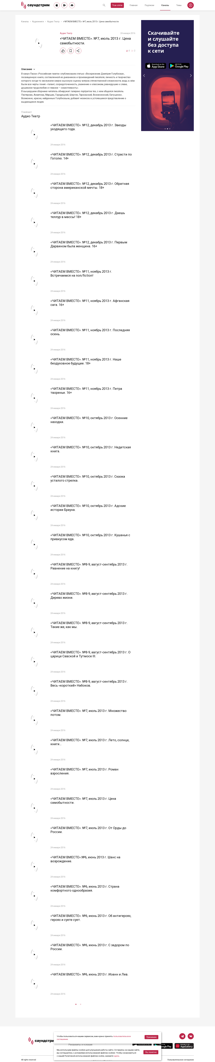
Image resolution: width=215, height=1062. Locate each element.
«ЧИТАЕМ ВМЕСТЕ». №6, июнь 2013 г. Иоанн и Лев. (89, 974)
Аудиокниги (38, 21)
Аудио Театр (53, 21)
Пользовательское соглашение (180, 1060)
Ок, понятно (151, 1052)
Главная (133, 5)
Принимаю (151, 1037)
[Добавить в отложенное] (71, 51)
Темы (179, 5)
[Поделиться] (78, 51)
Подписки (149, 5)
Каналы (165, 5)
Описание (26, 69)
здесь (116, 1056)
